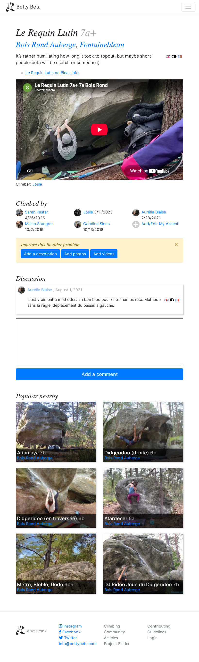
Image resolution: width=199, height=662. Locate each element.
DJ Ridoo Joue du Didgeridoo (141, 584)
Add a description (40, 253)
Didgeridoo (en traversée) (51, 518)
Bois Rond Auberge (46, 44)
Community (114, 631)
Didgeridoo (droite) (130, 453)
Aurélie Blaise (153, 212)
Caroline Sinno (96, 223)
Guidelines (156, 631)
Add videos (103, 253)
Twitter (70, 637)
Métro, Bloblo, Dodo (45, 584)
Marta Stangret (39, 223)
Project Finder (117, 643)
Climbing (112, 626)
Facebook (71, 631)
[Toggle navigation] (188, 7)
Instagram (72, 626)
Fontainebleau (102, 44)
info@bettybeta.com (78, 643)
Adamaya (31, 453)
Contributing (158, 626)
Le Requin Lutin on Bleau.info (52, 72)
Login (152, 637)
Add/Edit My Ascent (159, 223)
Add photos (75, 253)
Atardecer (119, 518)
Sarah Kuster (36, 212)
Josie (37, 184)
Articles (111, 637)
